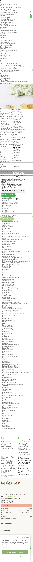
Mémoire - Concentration (8, 19)
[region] (15, 548)
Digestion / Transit (6, 9)
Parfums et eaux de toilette (9, 130)
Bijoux (4, 358)
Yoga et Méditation (8, 350)
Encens (4, 338)
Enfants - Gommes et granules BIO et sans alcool (16, 67)
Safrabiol (3, 37)
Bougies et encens (6, 116)
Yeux (3, 272)
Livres (2, 138)
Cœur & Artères (5, 57)
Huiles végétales (7, 318)
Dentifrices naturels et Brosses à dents (15, 304)
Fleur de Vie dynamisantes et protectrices (15, 372)
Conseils (31, 12)
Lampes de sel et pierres (10, 356)
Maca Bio (3, 49)
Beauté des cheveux (8, 282)
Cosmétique (6, 268)
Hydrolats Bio (6, 266)
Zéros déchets (7, 325)
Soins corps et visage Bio (10, 289)
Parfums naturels (7, 317)
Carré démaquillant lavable (10, 277)
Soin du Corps (6, 292)
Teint (3, 271)
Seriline (2, 39)
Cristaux (2, 126)
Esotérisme (6, 363)
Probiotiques (4, 34)
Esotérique (3, 159)
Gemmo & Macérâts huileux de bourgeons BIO (15, 82)
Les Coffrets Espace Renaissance (11, 131)
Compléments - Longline (8, 31)
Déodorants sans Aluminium (11, 302)
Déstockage (4, 149)
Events (2, 164)
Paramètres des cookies (15, 556)
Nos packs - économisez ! (8, 134)
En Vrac (4, 322)
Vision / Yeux (4, 24)
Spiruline (3, 35)
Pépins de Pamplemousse (8, 50)
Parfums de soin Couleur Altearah (13, 313)
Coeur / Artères (5, 17)
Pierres (4, 353)
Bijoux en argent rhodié (7, 118)
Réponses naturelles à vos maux (10, 7)
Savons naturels (7, 300)
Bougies (5, 343)
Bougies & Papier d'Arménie (11, 345)
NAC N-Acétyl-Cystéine (7, 44)
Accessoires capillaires (9, 287)
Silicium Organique (6, 45)
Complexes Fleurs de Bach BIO (10, 68)
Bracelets (5, 361)
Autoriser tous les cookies (15, 552)
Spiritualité (3, 146)
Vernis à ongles (7, 276)
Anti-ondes (3, 123)
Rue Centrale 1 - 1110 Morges (14, 494)
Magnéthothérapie (8, 335)
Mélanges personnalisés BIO (9, 70)
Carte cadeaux (4, 125)
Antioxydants (4, 80)
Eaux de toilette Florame (10, 315)
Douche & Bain (7, 305)
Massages (5, 331)
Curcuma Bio (4, 52)
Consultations (4, 161)
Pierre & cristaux (7, 354)
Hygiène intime (7, 307)
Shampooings (6, 281)
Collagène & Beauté (6, 171)
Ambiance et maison (8, 336)
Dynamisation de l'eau (9, 371)
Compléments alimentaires (8, 4)
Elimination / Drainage (7, 14)
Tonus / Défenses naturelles (9, 12)
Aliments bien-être (6, 83)
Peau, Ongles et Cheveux (8, 26)
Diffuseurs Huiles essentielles (12, 263)
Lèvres (4, 274)
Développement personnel (8, 141)
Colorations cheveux (8, 284)
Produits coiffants (8, 286)
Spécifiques (4, 75)
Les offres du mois (6, 148)
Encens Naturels (7, 340)
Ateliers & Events (5, 153)
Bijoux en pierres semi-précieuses (11, 120)
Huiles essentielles (8, 256)
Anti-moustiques (7, 327)
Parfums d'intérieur (8, 341)
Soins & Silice (6, 295)
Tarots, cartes (4, 143)
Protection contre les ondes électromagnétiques (11, 368)
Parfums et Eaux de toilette (11, 312)
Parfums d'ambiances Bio (10, 264)
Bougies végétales (8, 346)
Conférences (4, 169)
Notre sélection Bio (8, 320)
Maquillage (3, 158)
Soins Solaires (7, 328)
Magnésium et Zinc (6, 42)
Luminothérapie (7, 333)
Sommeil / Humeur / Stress (9, 11)
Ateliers (2, 156)
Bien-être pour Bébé (8, 330)
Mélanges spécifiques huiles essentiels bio (16, 261)
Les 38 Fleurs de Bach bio (8, 63)
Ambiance (3, 121)
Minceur (2, 16)
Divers (4, 323)
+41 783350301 (9, 496)
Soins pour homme (8, 294)
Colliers (4, 359)
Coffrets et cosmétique (7, 115)
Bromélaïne (3, 58)
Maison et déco (5, 128)
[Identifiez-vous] (16, 199)
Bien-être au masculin (7, 22)
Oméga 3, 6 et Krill (6, 40)
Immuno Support (5, 55)
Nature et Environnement (8, 144)
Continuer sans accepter (22, 537)
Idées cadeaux (4, 113)
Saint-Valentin (4, 133)
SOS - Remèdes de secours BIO (10, 65)
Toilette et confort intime (10, 310)
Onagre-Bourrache (6, 47)
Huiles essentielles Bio (9, 259)
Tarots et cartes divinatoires (11, 374)
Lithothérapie (6, 351)
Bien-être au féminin (6, 21)
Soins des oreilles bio (9, 299)
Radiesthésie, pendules (9, 366)
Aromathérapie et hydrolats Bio (12, 258)
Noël (3, 413)
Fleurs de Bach (5, 62)
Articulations (4, 27)
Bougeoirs (5, 348)
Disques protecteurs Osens (11, 364)
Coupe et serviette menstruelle (12, 309)
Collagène (3, 53)
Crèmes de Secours (6, 72)
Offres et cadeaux (6, 110)
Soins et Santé (4, 139)
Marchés (3, 166)
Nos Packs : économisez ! (8, 32)
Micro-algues (4, 77)
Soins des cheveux (8, 279)
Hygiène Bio (6, 297)
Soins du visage (7, 290)
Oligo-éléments (5, 78)
